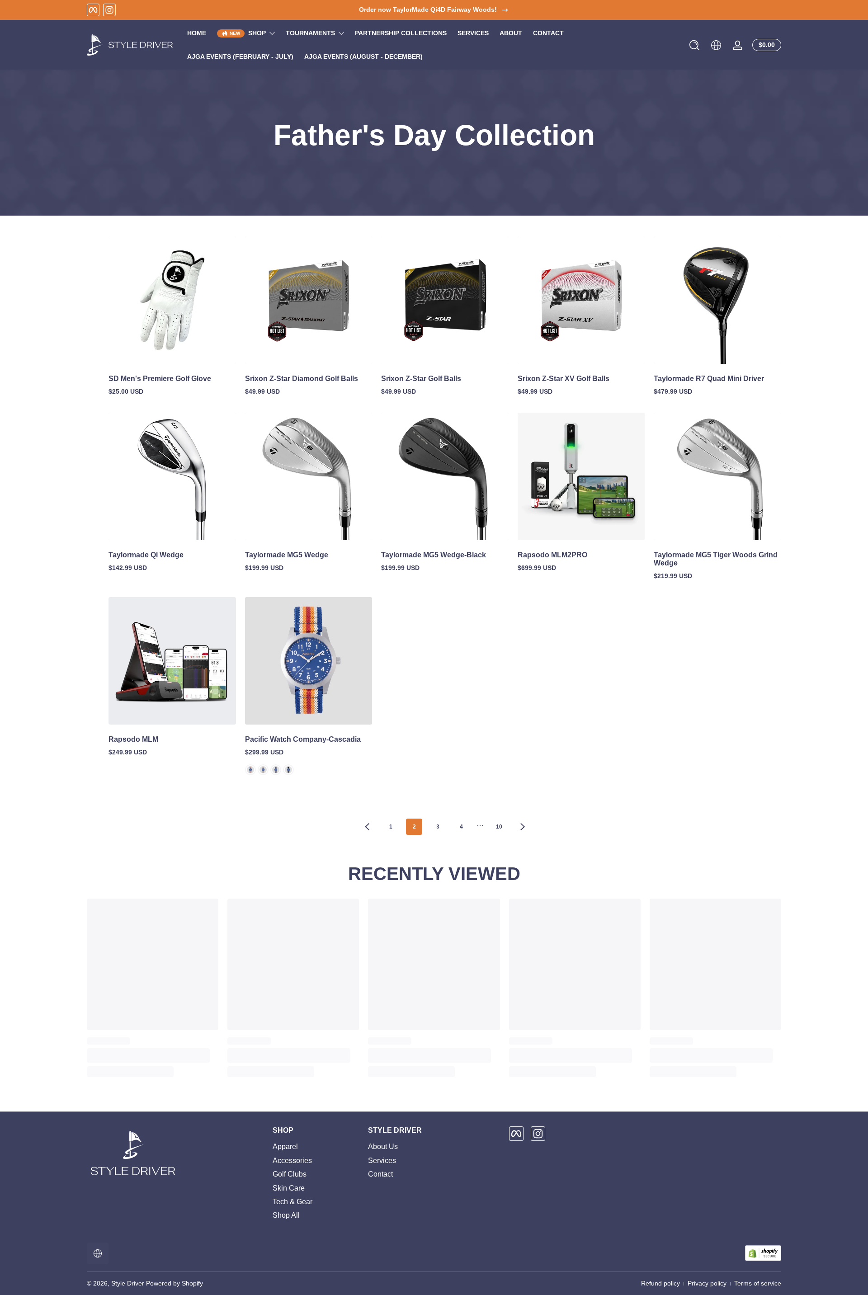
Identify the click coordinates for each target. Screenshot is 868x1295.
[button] (694, 45)
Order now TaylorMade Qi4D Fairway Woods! (428, 9)
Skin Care (289, 1188)
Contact (380, 1174)
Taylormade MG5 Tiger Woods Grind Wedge (716, 559)
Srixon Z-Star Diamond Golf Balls (301, 378)
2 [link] (414, 827)
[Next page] (522, 827)
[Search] (694, 45)
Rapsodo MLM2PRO (552, 555)
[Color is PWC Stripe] (250, 769)
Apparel (285, 1146)
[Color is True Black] (288, 769)
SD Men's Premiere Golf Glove (159, 378)
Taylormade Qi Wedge (146, 555)
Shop (257, 33)
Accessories (292, 1160)
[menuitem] (316, 1147)
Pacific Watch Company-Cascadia (303, 739)
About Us (383, 1146)
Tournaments (310, 33)
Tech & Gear (292, 1202)
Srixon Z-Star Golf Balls (421, 378)
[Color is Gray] (275, 769)
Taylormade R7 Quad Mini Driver (709, 378)
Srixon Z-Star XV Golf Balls (563, 378)
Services (382, 1160)
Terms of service (757, 1283)
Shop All (286, 1215)
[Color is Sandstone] (263, 769)
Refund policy (660, 1283)
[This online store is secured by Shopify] (763, 1253)
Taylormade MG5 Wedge (286, 555)
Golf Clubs (290, 1174)
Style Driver (127, 1283)
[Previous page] (367, 827)
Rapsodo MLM (133, 739)
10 (499, 827)
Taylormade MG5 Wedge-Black (433, 555)
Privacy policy (707, 1283)
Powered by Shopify (174, 1283)
